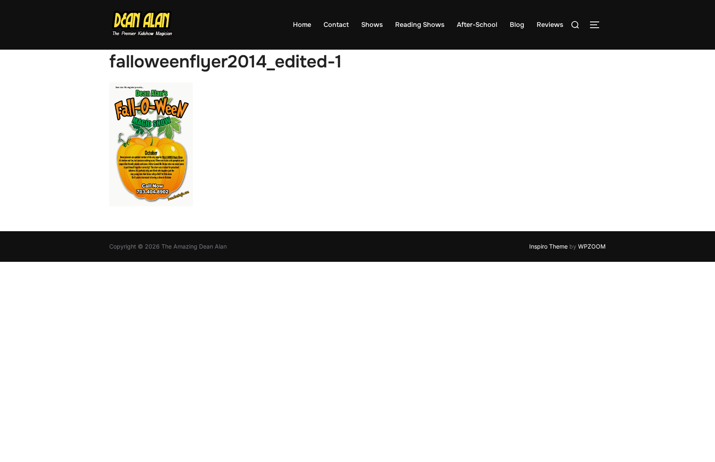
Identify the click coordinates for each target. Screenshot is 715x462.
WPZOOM (592, 246)
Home (302, 24)
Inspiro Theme (548, 246)
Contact (336, 24)
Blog (517, 24)
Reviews (550, 24)
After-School (477, 24)
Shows (372, 24)
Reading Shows (419, 24)
